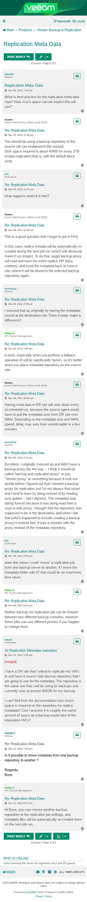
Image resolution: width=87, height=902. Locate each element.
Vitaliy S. (10, 333)
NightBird (10, 733)
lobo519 (9, 74)
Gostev (9, 119)
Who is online (15, 858)
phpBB (31, 892)
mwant (8, 639)
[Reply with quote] (77, 76)
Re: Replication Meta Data (24, 130)
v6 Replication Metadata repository (31, 650)
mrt (6, 174)
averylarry (10, 288)
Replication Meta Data (32, 44)
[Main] (43, 8)
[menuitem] (78, 21)
